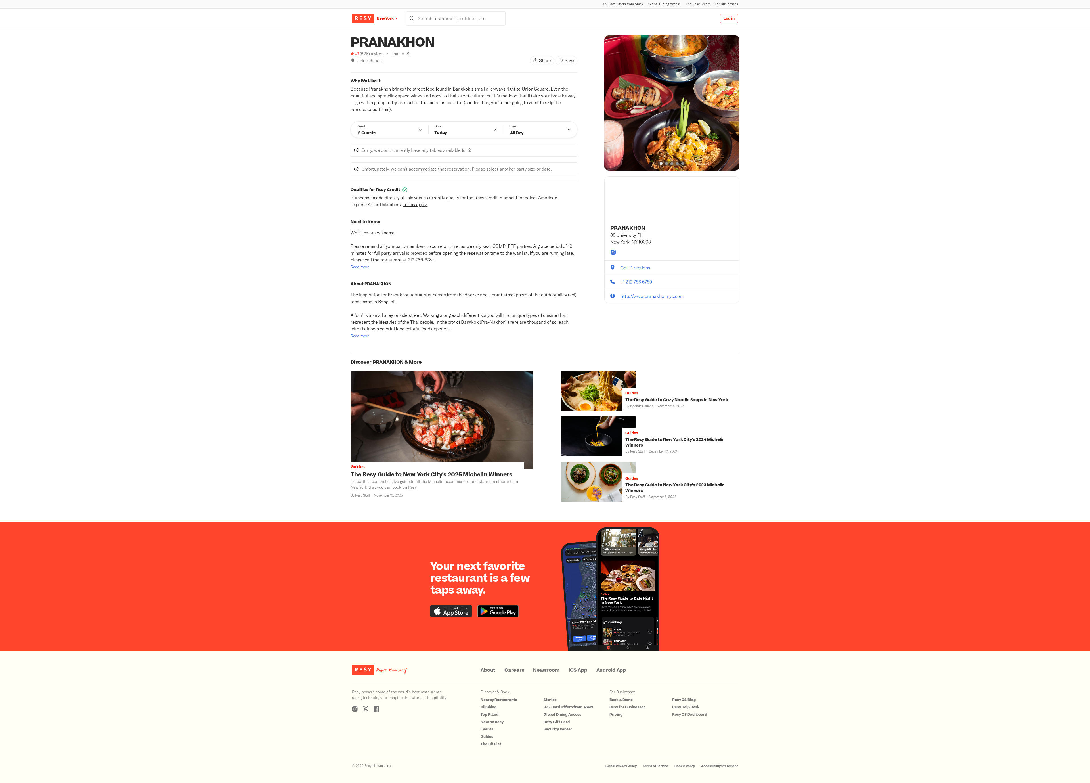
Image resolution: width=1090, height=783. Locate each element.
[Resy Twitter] (365, 709)
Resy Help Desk (685, 707)
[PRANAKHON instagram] (613, 252)
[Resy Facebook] (376, 709)
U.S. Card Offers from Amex (622, 4)
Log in (729, 18)
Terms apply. (415, 204)
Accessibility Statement (719, 766)
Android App (611, 670)
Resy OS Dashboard (689, 714)
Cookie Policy (684, 766)
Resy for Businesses (627, 707)
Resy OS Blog (683, 699)
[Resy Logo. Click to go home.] (363, 18)
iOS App (578, 670)
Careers (514, 670)
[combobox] (456, 18)
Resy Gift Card (557, 722)
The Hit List (491, 744)
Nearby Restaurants (499, 699)
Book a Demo (621, 699)
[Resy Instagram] (355, 709)
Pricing (615, 714)
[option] (671, 103)
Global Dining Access (664, 4)
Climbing (488, 707)
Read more (360, 266)
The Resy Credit (698, 4)
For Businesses (726, 4)
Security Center (558, 729)
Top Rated (489, 714)
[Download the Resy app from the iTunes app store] (451, 611)
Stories (550, 699)
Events (487, 729)
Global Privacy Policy (621, 766)
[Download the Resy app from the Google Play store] (498, 611)
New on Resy (492, 722)
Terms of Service (655, 766)
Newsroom (546, 670)
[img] (353, 60)
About (488, 670)
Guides (487, 736)
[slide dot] (661, 163)
